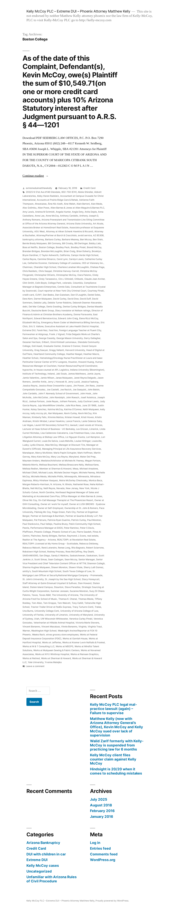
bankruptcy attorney (33, 239)
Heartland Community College (49, 354)
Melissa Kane (92, 464)
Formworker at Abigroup (35, 334)
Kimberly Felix (39, 417)
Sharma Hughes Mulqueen (36, 567)
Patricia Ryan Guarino (59, 520)
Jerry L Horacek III (57, 381)
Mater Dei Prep (88, 456)
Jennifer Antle (39, 381)
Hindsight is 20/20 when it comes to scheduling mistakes (116, 771)
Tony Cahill (77, 603)
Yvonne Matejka (53, 662)
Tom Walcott (63, 603)
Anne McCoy (52, 215)
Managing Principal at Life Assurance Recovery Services (71, 449)
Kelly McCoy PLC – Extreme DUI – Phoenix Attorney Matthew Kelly (78, 11)
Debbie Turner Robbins (59, 302)
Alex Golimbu (29, 207)
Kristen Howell (72, 417)
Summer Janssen (59, 591)
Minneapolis (70, 476)
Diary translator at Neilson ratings (72, 310)
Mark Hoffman (85, 452)
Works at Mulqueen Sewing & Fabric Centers (56, 650)
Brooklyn (96, 251)
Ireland (51, 373)
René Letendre (49, 547)
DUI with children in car (46, 854)
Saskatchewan (77, 555)
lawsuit (73, 425)
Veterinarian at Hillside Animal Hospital (54, 622)
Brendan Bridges (31, 251)
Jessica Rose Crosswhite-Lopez (55, 385)
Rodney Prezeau (55, 551)
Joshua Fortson (37, 401)
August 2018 (101, 805)
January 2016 (101, 816)
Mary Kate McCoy (40, 456)
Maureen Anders (31, 460)
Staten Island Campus (41, 587)
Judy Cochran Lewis (88, 401)
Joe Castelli (53, 389)
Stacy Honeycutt (90, 579)
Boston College (47, 247)
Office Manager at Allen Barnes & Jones (81, 496)
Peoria (25, 528)
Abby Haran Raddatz (48, 196)
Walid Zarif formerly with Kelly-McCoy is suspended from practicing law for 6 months (117, 745)
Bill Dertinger (81, 243)
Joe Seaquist (79, 389)
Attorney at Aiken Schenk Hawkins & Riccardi (69, 231)
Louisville (97, 441)
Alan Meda (96, 203)
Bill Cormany (54, 243)
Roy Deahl (88, 551)
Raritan (62, 535)
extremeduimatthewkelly (39, 188)
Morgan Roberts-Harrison (35, 484)
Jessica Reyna (29, 385)
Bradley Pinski (78, 247)
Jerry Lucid (74, 381)
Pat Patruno (40, 520)
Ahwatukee (41, 203)
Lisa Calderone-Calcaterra (54, 433)
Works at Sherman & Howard (56, 658)
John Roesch (72, 397)
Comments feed (104, 854)
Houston (72, 362)
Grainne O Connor (71, 346)
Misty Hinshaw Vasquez (45, 480)
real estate (92, 535)
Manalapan (28, 452)
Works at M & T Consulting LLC (38, 646)
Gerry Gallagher (92, 338)
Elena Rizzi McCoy (88, 318)
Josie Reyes (52, 401)
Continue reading (35, 176)
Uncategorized (39, 871)
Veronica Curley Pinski (80, 618)
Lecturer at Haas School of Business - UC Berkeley (48, 429)
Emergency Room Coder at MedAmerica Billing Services (70, 322)
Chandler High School (45, 267)
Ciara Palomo (84, 275)
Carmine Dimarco (46, 259)
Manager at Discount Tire (72, 445)
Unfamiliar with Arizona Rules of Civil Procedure (51, 879)
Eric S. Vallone (36, 326)
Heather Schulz (30, 358)
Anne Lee (39, 215)
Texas (35, 595)
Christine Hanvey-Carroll (66, 271)
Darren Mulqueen (43, 298)
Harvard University (75, 350)
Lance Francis (73, 421)
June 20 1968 (89, 405)
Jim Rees (90, 385)
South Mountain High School (46, 571)
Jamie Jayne (93, 373)
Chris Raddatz (29, 271)
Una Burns (27, 611)
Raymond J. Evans (76, 535)
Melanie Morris (30, 464)
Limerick (93, 429)
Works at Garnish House (75, 638)
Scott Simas (40, 559)
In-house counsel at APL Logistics (51, 369)
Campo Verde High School (84, 255)
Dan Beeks (48, 294)
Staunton (58, 587)
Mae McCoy (51, 445)
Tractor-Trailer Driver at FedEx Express (51, 607)
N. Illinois (67, 484)
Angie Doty (77, 211)
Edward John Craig (68, 318)
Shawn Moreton (59, 567)
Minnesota (83, 476)
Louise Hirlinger (82, 441)
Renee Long (64, 547)
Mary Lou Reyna (59, 456)
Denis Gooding (54, 306)
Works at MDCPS (64, 646)
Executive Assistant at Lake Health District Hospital (72, 326)
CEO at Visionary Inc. (93, 263)
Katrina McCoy (55, 409)
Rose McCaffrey (74, 551)
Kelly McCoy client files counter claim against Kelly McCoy (113, 759)
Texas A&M (45, 595)
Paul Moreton (94, 520)
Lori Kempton (93, 437)
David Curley (59, 298)
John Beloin (93, 389)
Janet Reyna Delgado (85, 377)
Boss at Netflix (30, 247)
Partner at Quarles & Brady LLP (82, 516)
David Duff (85, 298)
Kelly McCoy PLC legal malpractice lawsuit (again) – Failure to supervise (113, 708)
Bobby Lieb (95, 243)
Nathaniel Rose (81, 484)
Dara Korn (27, 298)
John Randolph (57, 397)
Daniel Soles (94, 294)
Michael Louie (45, 472)
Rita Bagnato (78, 547)
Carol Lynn (62, 259)
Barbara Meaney (70, 239)
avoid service (85, 235)
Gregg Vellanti (56, 350)
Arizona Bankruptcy (43, 843)
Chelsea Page (97, 267)
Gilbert (45, 342)
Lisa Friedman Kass (79, 433)
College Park (54, 283)
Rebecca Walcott (31, 547)
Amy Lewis (28, 211)
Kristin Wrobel (40, 421)
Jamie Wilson (47, 377)
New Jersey (72, 488)
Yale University (35, 662)
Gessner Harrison (31, 342)
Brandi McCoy (94, 247)
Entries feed (100, 848)
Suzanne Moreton (79, 591)
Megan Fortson (92, 460)
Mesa (75, 468)
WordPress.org (102, 860)
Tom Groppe (49, 603)
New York (84, 488)
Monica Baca (95, 480)
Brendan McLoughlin (51, 251)
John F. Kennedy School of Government (58, 393)
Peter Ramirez (71, 528)
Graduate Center (52, 346)
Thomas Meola (85, 599)
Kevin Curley (70, 413)
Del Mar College (37, 306)
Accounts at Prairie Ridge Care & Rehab (57, 200)
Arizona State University (79, 223)
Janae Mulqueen (64, 377)
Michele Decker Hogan (66, 472)
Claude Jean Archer (94, 279)
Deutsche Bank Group (42, 310)
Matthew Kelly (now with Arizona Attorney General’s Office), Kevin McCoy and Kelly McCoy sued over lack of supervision (116, 727)
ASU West (39, 231)
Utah (36, 618)
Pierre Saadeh (84, 531)
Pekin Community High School (84, 524)
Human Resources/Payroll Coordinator (77, 366)
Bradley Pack (63, 247)
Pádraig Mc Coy (42, 512)
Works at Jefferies (51, 642)
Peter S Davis (87, 528)
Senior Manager (86, 559)
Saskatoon (91, 555)
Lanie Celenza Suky (92, 421)
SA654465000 (30, 555)
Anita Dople (91, 211)
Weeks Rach (38, 634)
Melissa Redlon (30, 468)
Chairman (27, 267)
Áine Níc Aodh (55, 203)
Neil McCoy (36, 488)
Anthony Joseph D (88, 215)
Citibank (78, 279)
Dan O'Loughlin (78, 294)
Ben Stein (98, 239)
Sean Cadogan (55, 559)
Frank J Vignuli (57, 334)
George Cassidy (47, 338)
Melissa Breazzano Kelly (71, 464)
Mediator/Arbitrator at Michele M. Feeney (62, 460)
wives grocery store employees (62, 634)
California (65, 255)
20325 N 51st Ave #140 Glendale (43, 192)
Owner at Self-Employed (50, 508)
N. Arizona (55, 484)
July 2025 (98, 799)
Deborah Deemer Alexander (87, 302)
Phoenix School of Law (64, 531)
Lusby (25, 445)
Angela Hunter (63, 211)
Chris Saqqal (45, 271)
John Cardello (29, 393)
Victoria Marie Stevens (87, 622)
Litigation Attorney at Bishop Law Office (43, 437)
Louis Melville (66, 441)
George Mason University (69, 338)
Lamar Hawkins (56, 421)
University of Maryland (81, 614)
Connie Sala (63, 286)
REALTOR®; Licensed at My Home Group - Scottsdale (50, 543)
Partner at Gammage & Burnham (47, 516)
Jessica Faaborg (89, 381)
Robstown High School (34, 551)
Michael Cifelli (29, 472)
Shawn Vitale (75, 567)
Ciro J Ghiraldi (65, 279)
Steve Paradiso (72, 587)
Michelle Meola (39, 476)
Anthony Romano (31, 219)
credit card (28, 294)
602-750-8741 (68, 192)
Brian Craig (69, 251)
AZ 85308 (98, 235)
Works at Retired (31, 658)
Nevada (60, 488)
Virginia (82, 626)
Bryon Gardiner (30, 255)
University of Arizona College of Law (79, 611)
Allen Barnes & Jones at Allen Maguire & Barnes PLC (77, 207)
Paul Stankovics (30, 524)
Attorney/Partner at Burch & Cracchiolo (56, 235)
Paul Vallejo (46, 524)
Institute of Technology (34, 373)
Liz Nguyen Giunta (75, 437)
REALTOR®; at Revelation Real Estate (76, 539)
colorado (67, 283)
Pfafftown (27, 531)
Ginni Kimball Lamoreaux (63, 342)
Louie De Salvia (50, 441)
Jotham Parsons (67, 401)
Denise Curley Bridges (74, 306)
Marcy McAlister (43, 452)
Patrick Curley (78, 520)
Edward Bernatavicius (45, 318)
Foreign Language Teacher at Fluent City (80, 330)
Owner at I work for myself (54, 504)
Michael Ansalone (89, 468)
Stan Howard (85, 583)
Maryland (74, 456)
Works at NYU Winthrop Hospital (52, 654)
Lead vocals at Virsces (90, 425)
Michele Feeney (87, 472)
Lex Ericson (82, 429)
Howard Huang (86, 362)
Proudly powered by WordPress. (112, 900)
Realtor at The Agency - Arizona (39, 539)
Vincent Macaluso (50, 626)
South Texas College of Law (77, 571)
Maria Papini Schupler (65, 452)
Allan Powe (43, 207)
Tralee (98, 607)
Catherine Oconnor (37, 263)
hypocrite (27, 369)
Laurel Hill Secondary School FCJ (51, 425)
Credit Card (89, 188)
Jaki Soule (61, 373)
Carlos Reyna (29, 259)
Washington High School (44, 630)
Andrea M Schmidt (45, 211)
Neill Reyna (49, 488)
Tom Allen (37, 603)
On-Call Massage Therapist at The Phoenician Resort (65, 500)
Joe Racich (65, 389)
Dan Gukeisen (62, 294)
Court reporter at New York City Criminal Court (62, 290)
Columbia (78, 283)
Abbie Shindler (85, 192)
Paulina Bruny (61, 524)
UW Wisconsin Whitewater (54, 618)
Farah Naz (42, 330)
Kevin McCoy (85, 413)
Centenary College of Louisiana (64, 263)
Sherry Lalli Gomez (93, 567)
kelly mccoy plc (39, 413)
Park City (71, 512)
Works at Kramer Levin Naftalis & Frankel (83, 642)
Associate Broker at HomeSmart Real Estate (45, 227)
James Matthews (77, 373)
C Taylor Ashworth (48, 255)
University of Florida (33, 614)
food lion (53, 330)
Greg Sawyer (41, 350)
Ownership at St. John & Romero (81, 508)
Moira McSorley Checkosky (73, 480)
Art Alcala (98, 223)
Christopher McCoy (66, 275)
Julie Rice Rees (73, 405)
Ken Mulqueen (55, 413)
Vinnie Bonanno (69, 626)
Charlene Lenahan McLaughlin (73, 267)
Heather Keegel (74, 354)
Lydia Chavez (37, 445)
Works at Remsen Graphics (84, 654)
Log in (95, 843)
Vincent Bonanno (31, 626)
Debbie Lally (40, 302)
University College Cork (46, 611)
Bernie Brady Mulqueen (34, 243)
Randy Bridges (49, 535)
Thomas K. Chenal (67, 599)
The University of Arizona (65, 595)
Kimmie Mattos (56, 417)
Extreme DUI (29, 330)
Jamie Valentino (30, 377)
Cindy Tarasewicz (48, 279)
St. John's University (33, 579)
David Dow (73, 298)
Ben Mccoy (86, 239)
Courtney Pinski (96, 290)
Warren (26, 630)
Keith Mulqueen (91, 409)
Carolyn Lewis (76, 259)
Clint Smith (28, 283)
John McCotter (40, 397)
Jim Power (78, 385)
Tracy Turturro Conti (82, 607)
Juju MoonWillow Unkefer (51, 405)
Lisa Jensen (97, 433)
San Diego (44, 555)
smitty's (26, 571)
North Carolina (46, 492)
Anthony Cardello (69, 215)
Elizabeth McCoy (31, 322)
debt (24, 306)
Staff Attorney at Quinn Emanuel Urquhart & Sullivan (49, 583)
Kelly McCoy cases (42, 865)
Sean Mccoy (71, 559)
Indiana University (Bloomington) (87, 369)
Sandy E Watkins (59, 555)
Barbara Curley (53, 239)
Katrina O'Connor (73, 409)
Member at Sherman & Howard (55, 468)
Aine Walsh (69, 203)
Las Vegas (27, 425)
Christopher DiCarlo (44, 275)
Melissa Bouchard (48, 464)
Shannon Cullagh (96, 563)
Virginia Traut (95, 626)
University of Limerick (56, 614)
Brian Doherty (83, 251)
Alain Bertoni (83, 203)
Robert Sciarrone (95, 547)
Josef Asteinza (88, 397)
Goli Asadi (37, 346)
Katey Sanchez (38, 409)
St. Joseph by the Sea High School (63, 579)
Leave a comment (35, 666)
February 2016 (102, 811)
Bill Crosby (67, 243)
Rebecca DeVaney (88, 543)
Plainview (36, 535)
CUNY (38, 294)
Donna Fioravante (83, 314)
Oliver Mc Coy (29, 500)
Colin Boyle (41, 283)
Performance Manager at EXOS (46, 528)
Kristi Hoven (87, 417)
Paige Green (58, 512)
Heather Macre (91, 354)
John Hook (85, 393)
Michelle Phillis (55, 476)
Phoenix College (42, 531)
